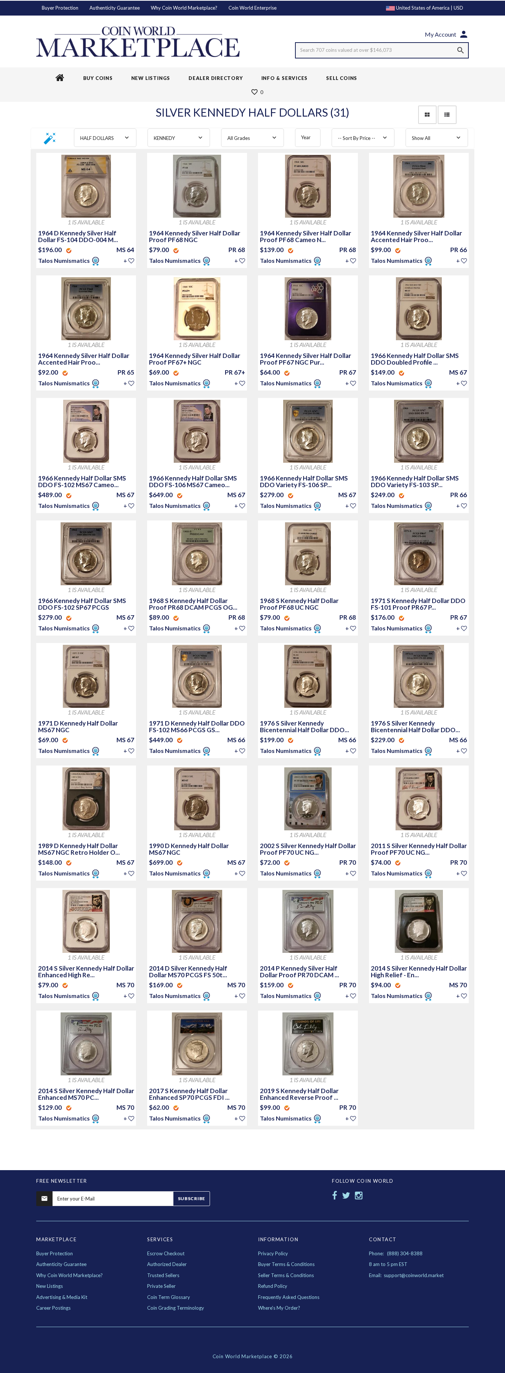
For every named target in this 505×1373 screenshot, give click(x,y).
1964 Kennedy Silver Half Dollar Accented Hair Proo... (416, 236)
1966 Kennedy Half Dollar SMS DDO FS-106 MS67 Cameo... (193, 481)
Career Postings (53, 1308)
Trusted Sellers (163, 1275)
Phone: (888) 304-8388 (396, 1253)
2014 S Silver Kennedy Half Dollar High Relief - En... (419, 971)
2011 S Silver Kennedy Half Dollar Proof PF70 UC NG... (419, 849)
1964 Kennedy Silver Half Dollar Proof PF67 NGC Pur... (305, 359)
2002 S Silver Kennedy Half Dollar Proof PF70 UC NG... (308, 849)
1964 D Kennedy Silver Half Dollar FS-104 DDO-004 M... (78, 236)
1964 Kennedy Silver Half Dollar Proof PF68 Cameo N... (305, 236)
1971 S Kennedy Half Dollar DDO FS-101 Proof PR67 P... (418, 604)
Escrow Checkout (165, 1253)
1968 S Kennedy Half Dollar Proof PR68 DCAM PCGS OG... (193, 604)
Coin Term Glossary (168, 1297)
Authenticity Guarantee (114, 8)
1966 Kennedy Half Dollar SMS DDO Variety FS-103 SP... (415, 481)
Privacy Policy (273, 1253)
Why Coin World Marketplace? (184, 8)
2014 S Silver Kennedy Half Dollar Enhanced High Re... (86, 971)
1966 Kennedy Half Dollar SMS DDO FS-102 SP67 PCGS (82, 604)
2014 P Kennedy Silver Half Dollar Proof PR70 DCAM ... (299, 971)
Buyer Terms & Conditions (286, 1264)
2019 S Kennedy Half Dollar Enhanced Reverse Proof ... (299, 1094)
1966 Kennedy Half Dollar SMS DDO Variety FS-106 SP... (304, 481)
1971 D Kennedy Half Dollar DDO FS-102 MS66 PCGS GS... (197, 726)
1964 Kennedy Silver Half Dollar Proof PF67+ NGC (194, 359)
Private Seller (161, 1286)
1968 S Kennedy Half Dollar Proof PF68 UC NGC (299, 604)
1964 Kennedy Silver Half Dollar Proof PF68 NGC (194, 236)
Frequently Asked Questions (288, 1297)
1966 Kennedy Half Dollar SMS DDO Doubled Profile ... (415, 359)
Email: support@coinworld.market (406, 1275)
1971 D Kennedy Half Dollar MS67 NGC (78, 726)
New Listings (49, 1286)
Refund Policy (272, 1286)
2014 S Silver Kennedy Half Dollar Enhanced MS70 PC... (86, 1094)
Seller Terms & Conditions (286, 1275)
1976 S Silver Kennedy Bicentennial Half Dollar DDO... (304, 726)
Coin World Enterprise (252, 8)
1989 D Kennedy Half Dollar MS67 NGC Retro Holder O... (79, 849)
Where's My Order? (279, 1308)
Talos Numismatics (64, 260)
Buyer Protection (60, 8)
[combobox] (105, 137)
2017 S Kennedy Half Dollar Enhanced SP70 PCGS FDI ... (189, 1094)
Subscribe (191, 1198)
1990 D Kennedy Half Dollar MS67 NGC (189, 849)
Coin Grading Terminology (175, 1308)
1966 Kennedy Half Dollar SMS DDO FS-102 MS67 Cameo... (82, 481)
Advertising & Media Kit (61, 1297)
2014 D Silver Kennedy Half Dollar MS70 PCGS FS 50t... (188, 971)
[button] (50, 140)
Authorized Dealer (167, 1264)
